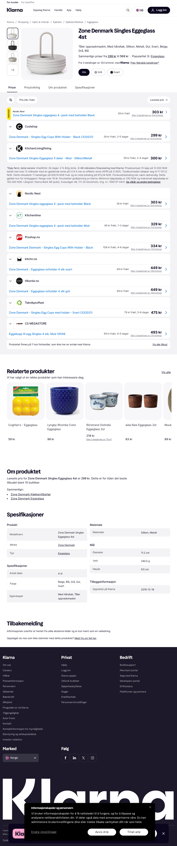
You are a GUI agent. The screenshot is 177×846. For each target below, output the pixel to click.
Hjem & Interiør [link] (40, 22)
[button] (139, 10)
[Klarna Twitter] (83, 758)
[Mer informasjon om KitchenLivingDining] (10, 148)
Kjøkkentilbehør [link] (74, 22)
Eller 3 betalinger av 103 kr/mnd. (146, 138)
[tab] (12, 87)
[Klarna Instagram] (92, 758)
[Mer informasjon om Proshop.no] (10, 237)
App (69, 10)
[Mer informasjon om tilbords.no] (10, 280)
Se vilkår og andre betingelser (143, 182)
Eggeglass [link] (92, 22)
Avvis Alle (102, 832)
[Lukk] (150, 807)
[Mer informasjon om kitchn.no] (10, 259)
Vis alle (166, 372)
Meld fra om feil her (85, 638)
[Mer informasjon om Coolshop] (10, 126)
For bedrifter (28, 2)
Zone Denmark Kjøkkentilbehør (31, 494)
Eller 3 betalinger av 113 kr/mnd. (146, 227)
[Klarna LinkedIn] (74, 758)
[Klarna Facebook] (65, 758)
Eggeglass (158, 56)
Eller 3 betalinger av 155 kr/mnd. (146, 271)
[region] (89, 822)
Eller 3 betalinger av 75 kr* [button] (99, 439)
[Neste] (165, 411)
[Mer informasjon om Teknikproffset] (10, 302)
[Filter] (11, 99)
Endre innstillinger (44, 832)
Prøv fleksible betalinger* (145, 62)
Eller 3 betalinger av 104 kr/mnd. (147, 115)
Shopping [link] (23, 22)
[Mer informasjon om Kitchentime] (10, 215)
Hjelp (78, 10)
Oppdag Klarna (41, 10)
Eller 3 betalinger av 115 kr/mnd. (146, 249)
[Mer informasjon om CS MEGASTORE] (10, 323)
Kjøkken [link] (57, 22)
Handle (58, 10)
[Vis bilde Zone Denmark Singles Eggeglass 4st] (12, 33)
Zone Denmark (66, 545)
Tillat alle (134, 832)
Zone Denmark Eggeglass (27, 498)
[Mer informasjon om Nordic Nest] (10, 193)
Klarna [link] (10, 22)
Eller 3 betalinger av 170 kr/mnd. (146, 335)
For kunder (12, 2)
